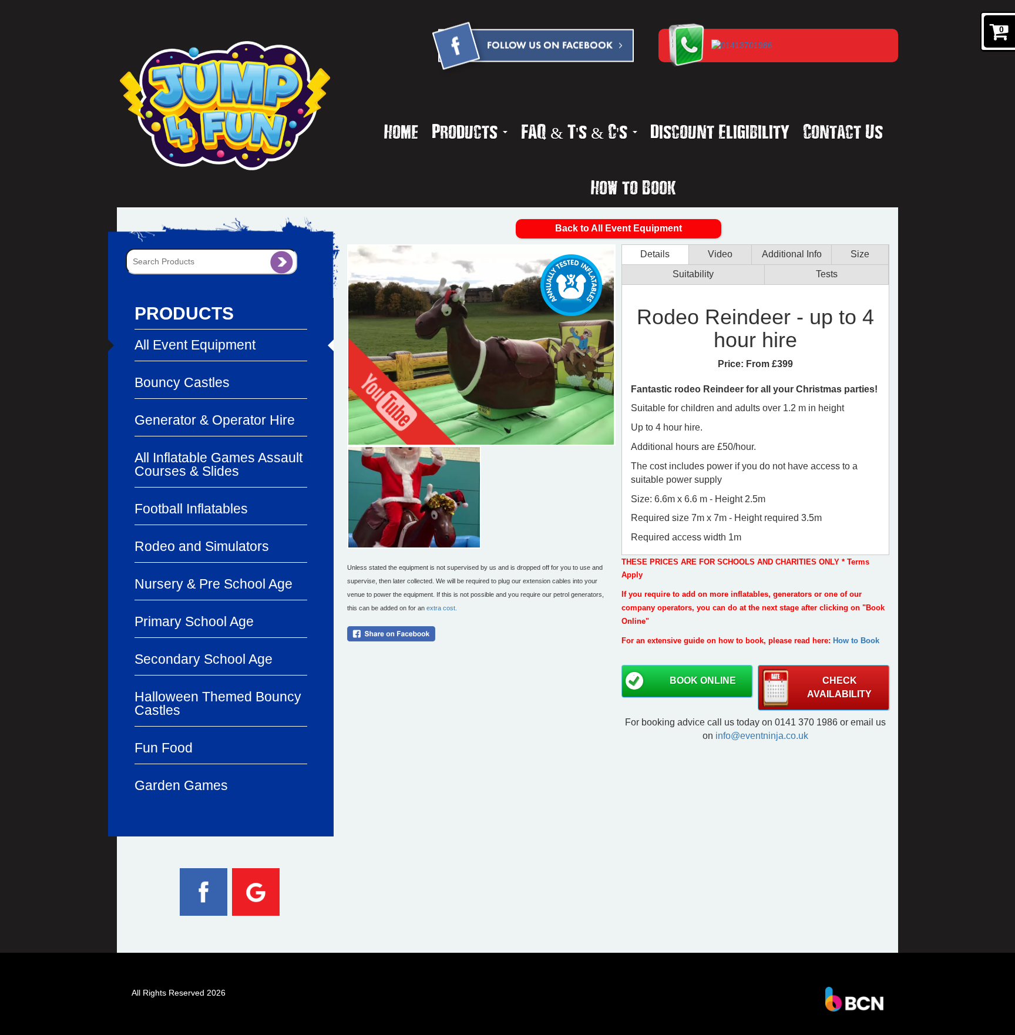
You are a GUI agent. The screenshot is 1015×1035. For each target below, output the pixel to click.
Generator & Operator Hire (215, 420)
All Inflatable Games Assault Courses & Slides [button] (219, 464)
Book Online (703, 680)
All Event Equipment (195, 344)
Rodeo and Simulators (202, 546)
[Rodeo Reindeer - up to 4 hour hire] (481, 345)
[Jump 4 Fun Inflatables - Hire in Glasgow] (225, 105)
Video (720, 254)
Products (467, 131)
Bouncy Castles (182, 382)
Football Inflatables (191, 508)
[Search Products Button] (281, 261)
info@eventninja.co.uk (761, 736)
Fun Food (164, 747)
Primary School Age (194, 621)
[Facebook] (532, 48)
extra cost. (441, 607)
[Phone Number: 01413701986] (798, 45)
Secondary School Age (204, 659)
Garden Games (181, 785)
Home (401, 131)
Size (860, 254)
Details (655, 254)
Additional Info (792, 254)
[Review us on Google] (256, 891)
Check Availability (839, 687)
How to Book (633, 187)
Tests (827, 274)
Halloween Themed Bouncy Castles (218, 703)
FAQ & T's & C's (576, 131)
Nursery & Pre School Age (214, 584)
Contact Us (843, 131)
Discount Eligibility (719, 131)
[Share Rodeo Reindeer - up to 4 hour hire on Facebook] (481, 633)
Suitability (693, 274)
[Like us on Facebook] (203, 891)
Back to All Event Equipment (618, 228)
